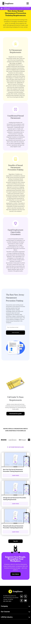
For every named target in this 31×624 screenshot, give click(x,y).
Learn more (15, 475)
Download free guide (15, 413)
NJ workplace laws (14, 69)
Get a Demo (15, 574)
